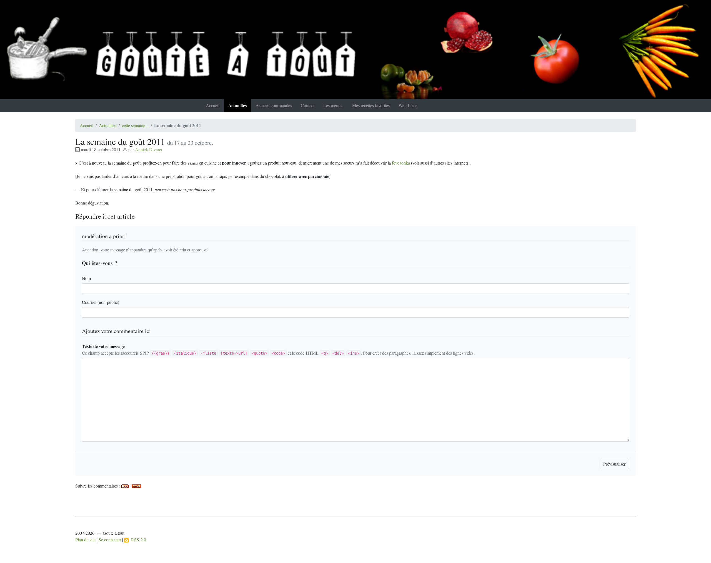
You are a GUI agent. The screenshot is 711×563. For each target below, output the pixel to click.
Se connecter (110, 539)
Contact (307, 105)
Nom (86, 278)
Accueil (212, 105)
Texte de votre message (103, 346)
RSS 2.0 (137, 539)
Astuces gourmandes (274, 105)
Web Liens (408, 105)
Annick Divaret (148, 149)
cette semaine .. (135, 125)
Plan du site (85, 539)
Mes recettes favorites (371, 105)
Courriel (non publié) (100, 302)
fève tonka (401, 163)
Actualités (237, 105)
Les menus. (333, 105)
